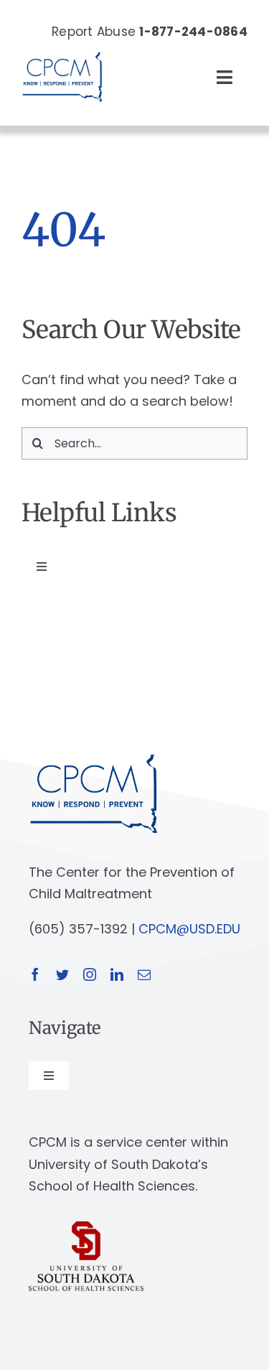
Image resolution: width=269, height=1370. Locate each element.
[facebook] (35, 974)
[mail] (144, 974)
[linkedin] (116, 974)
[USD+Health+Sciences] (86, 1227)
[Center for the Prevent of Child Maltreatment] (62, 48)
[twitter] (62, 974)
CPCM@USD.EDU (189, 929)
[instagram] (89, 974)
